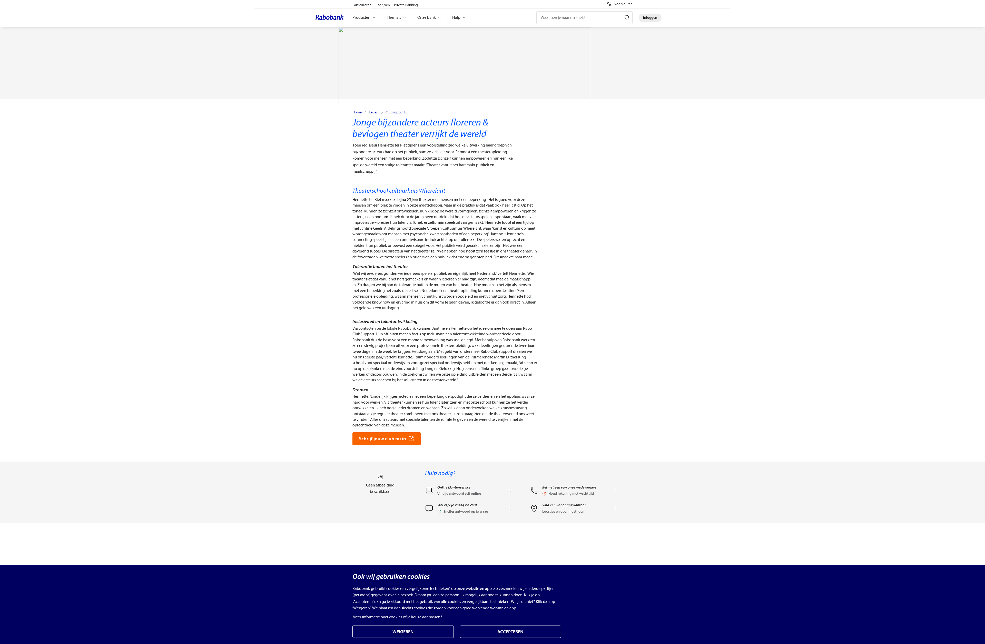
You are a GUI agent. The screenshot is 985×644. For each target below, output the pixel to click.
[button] (619, 4)
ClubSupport (395, 112)
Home (357, 112)
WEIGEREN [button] (402, 632)
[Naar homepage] (331, 18)
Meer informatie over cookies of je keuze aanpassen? (397, 617)
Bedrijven (383, 5)
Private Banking (406, 5)
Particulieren (361, 5)
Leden (373, 112)
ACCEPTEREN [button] (510, 632)
